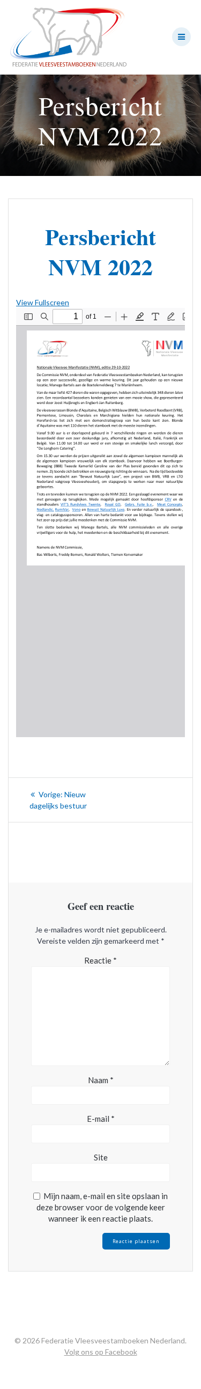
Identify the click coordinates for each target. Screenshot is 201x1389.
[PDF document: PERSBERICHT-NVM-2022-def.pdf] (100, 522)
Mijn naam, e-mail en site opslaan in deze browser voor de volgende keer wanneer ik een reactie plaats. (102, 1207)
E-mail (101, 1118)
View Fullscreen (42, 302)
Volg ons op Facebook (100, 1351)
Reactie (100, 960)
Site (101, 1157)
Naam (101, 1080)
